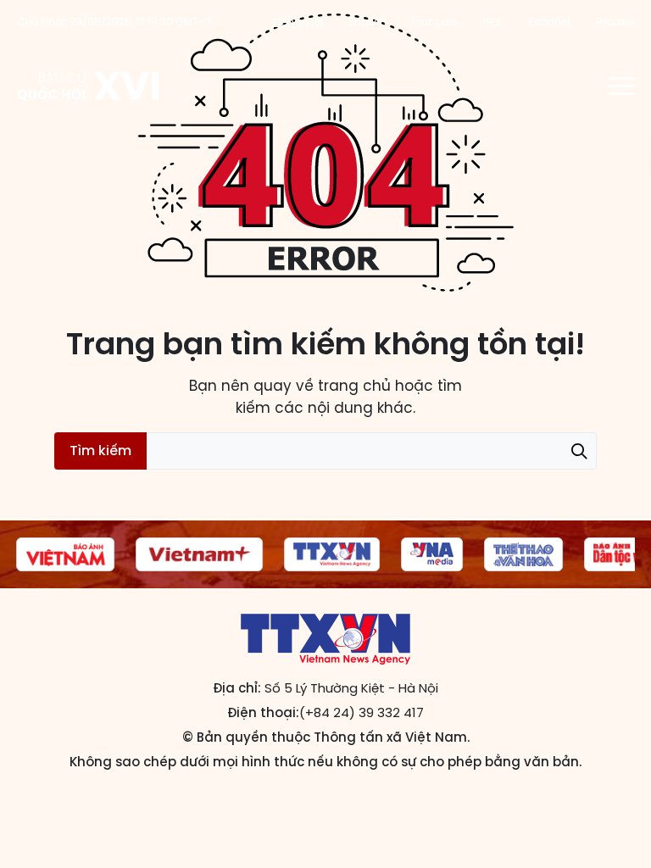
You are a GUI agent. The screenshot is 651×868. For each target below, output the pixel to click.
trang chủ (354, 386)
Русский (615, 21)
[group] (65, 554)
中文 (493, 21)
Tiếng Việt (298, 21)
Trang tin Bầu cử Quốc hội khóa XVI (89, 86)
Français (435, 21)
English (368, 21)
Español (549, 21)
